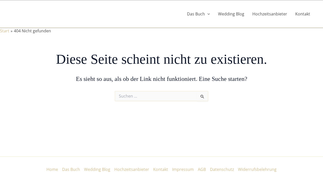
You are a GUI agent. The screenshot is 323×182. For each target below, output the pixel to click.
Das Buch (71, 169)
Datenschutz (222, 169)
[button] (207, 14)
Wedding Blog (231, 14)
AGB (202, 169)
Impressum (183, 169)
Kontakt (302, 14)
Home (52, 169)
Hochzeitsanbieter (269, 14)
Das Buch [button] (196, 14)
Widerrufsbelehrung (257, 169)
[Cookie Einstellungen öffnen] (11, 175)
